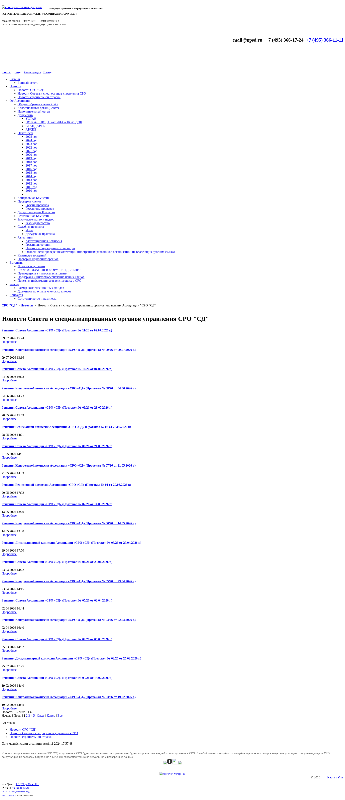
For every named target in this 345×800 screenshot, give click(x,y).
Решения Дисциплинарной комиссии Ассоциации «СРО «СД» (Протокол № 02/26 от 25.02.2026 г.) (71, 658)
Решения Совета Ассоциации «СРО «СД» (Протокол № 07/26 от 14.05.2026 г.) (57, 504)
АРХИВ (31, 129)
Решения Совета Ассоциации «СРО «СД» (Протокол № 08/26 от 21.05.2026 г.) (57, 446)
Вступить (16, 262)
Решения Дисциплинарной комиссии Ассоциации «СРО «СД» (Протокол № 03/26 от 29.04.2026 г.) (71, 542)
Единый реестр (28, 82)
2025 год (31, 136)
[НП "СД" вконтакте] (175, 763)
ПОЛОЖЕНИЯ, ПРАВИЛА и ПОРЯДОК (54, 122)
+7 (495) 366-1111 (27, 784)
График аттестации (39, 244)
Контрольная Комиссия (33, 198)
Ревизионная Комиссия (33, 215)
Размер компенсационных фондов (41, 287)
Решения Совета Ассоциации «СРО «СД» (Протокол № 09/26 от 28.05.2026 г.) (57, 407)
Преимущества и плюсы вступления (42, 273)
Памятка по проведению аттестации (50, 248)
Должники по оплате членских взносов (44, 291)
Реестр (14, 284)
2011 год (31, 187)
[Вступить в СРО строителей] (22, 7)
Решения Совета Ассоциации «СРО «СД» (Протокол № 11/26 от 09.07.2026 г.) (57, 330)
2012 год (31, 183)
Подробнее (9, 341)
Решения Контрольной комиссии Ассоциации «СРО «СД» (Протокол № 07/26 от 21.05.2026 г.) (69, 465)
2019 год (31, 158)
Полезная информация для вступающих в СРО (49, 280)
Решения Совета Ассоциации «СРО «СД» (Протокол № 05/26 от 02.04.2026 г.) (57, 600)
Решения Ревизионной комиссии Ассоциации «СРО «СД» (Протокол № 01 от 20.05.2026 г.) (66, 484)
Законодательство (38, 223)
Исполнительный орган (34, 111)
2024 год (31, 140)
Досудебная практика (40, 233)
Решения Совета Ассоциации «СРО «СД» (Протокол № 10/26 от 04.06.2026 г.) (57, 369)
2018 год (31, 162)
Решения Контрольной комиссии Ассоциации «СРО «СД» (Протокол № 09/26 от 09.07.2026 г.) (69, 349)
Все (60, 715)
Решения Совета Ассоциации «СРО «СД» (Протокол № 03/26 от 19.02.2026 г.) (57, 677)
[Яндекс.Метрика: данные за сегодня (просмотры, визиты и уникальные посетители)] (172, 774)
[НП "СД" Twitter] (165, 763)
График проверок (37, 205)
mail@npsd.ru (21, 787)
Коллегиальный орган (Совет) (38, 108)
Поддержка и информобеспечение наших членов (51, 277)
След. (41, 715)
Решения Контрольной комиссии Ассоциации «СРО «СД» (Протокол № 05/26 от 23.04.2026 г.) (69, 581)
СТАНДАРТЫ (36, 126)
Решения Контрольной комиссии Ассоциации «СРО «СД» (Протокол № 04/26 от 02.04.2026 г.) (69, 619)
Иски (29, 230)
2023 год (31, 144)
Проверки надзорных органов (38, 259)
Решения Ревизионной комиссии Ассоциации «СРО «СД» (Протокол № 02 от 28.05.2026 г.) (66, 427)
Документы (25, 115)
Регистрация (32, 72)
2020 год (31, 154)
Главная (15, 79)
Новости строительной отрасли (39, 97)
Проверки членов (30, 201)
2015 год (31, 172)
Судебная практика (31, 226)
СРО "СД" (9, 305)
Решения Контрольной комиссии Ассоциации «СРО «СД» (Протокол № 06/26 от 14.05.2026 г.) (69, 523)
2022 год (31, 147)
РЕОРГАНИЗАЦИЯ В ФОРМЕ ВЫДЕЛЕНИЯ (50, 269)
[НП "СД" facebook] (169, 763)
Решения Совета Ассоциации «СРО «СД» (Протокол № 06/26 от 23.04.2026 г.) (57, 562)
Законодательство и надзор (36, 219)
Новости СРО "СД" (31, 90)
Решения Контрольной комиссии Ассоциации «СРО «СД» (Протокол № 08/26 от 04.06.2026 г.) (69, 388)
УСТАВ (31, 118)
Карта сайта (335, 777)
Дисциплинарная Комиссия (36, 212)
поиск (6, 72)
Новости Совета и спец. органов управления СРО (52, 93)
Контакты (16, 295)
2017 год (31, 165)
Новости (15, 86)
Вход (18, 72)
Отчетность (25, 133)
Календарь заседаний (32, 255)
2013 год (31, 180)
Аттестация (25, 237)
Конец (51, 715)
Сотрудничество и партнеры (37, 298)
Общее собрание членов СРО (38, 104)
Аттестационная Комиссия (44, 241)
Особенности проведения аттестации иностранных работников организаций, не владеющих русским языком (100, 251)
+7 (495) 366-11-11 (324, 40)
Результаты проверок (40, 208)
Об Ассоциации (21, 100)
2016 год (31, 169)
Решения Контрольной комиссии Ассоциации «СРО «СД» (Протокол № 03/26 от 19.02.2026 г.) (69, 697)
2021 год (31, 151)
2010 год (31, 190)
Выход (47, 72)
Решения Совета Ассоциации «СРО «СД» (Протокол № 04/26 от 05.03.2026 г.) (57, 639)
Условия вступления (31, 266)
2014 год (31, 176)
